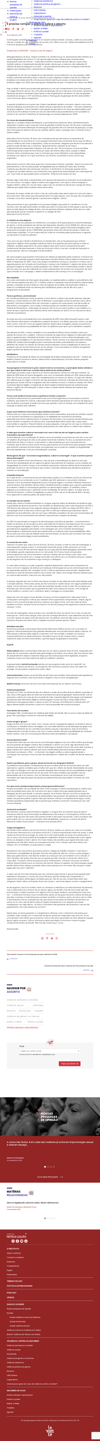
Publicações (15, 10)
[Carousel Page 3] (51, 1167)
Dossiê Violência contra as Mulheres (25, 1317)
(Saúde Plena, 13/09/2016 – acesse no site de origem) (30, 51)
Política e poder (41, 31)
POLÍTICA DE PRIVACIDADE (19, 1286)
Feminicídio (25, 1011)
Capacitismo (40, 13)
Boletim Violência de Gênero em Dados (23, 1334)
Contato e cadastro (15, 1257)
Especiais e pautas (42, 16)
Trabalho (38, 34)
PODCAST (11, 1292)
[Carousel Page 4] (54, 1167)
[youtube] (6, 29)
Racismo (38, 7)
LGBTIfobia (38, 1005)
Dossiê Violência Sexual (20, 1326)
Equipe (9, 1270)
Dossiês (10, 1313)
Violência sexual (15, 1005)
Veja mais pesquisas (48, 1177)
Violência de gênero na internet (23, 1016)
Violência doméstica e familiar (22, 1000)
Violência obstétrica (15, 1362)
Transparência (13, 1266)
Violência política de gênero (47, 4)
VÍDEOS (10, 1297)
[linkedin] (6, 32)
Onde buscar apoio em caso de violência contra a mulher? (62, 19)
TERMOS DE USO (14, 1281)
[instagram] (6, 22)
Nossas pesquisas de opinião (16, 4)
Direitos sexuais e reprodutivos (48, 25)
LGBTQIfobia (39, 10)
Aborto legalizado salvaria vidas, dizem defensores (33, 1202)
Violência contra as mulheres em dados (24, 1330)
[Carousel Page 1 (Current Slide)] (45, 1167)
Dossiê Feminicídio (18, 1321)
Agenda (37, 37)
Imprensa (11, 1261)
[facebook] (5, 26)
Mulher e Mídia (41, 28)
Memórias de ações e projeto (16, 16)
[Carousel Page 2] (48, 1167)
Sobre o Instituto (14, 1253)
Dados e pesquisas (15, 1158)
